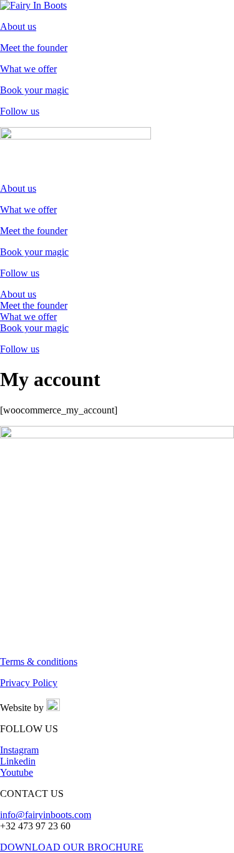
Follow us (19, 111)
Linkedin (18, 761)
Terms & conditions (38, 661)
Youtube (16, 772)
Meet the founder (33, 47)
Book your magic (34, 90)
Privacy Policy (28, 682)
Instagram (19, 750)
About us (18, 26)
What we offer (28, 69)
